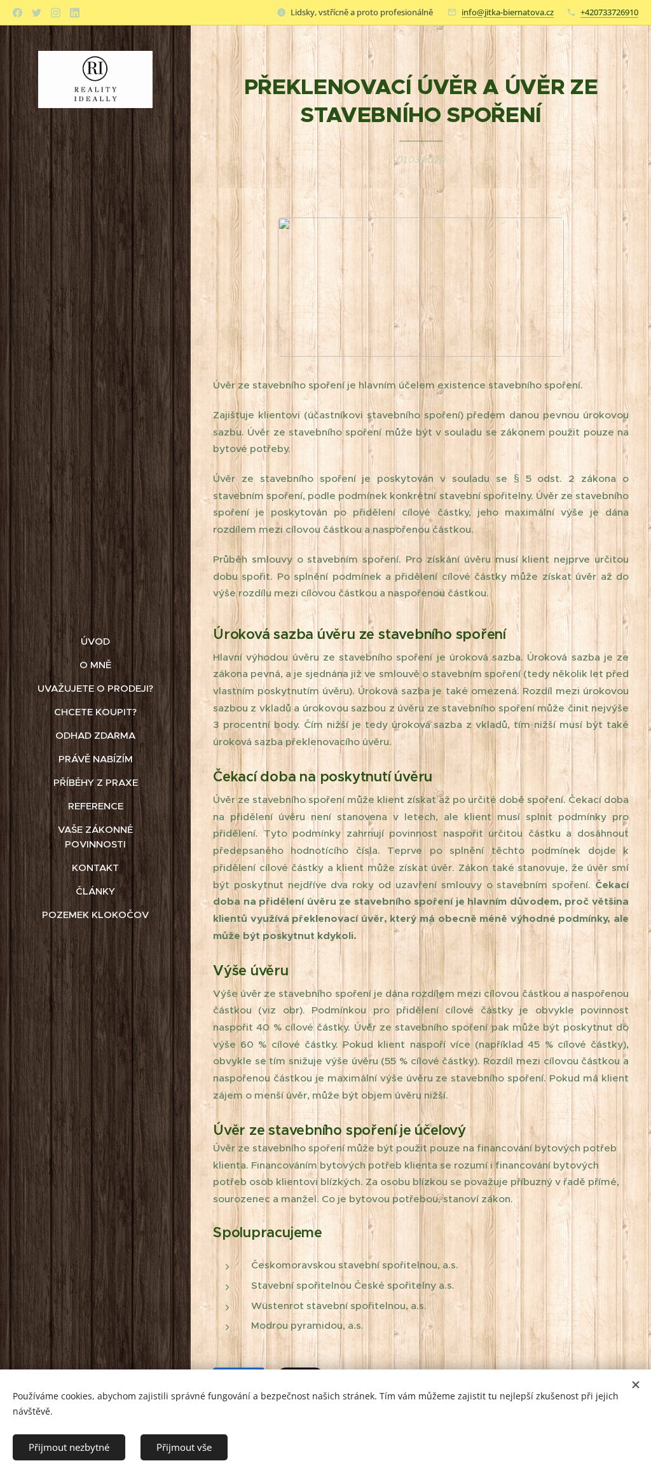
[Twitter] (37, 13)
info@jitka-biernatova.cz (508, 12)
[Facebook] (17, 13)
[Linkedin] (75, 13)
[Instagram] (56, 13)
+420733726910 (609, 12)
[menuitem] (95, 641)
